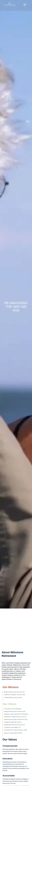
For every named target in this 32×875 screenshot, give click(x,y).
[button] (24, 4)
